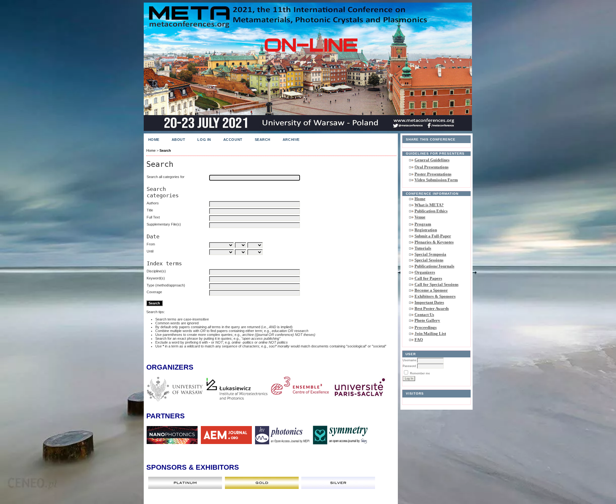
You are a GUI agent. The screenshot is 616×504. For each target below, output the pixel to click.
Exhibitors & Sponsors (435, 296)
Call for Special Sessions (436, 284)
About (178, 139)
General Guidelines (432, 160)
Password (409, 366)
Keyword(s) (156, 278)
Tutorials (423, 248)
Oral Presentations (432, 167)
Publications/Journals (434, 266)
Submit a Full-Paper (433, 236)
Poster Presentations (433, 174)
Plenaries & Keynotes (434, 242)
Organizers (425, 272)
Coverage (154, 292)
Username (409, 360)
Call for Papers (428, 278)
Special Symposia (430, 254)
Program (423, 224)
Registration (426, 229)
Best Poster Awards (432, 308)
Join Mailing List (430, 333)
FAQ (419, 339)
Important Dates (429, 302)
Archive (291, 139)
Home (420, 198)
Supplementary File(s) (164, 224)
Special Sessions (429, 260)
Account (233, 139)
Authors (153, 203)
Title (150, 210)
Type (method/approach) (166, 285)
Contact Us (424, 314)
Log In (204, 139)
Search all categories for (165, 177)
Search (262, 139)
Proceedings (426, 327)
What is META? (429, 204)
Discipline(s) (156, 271)
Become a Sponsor (431, 290)
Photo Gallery (427, 320)
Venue (420, 217)
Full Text (153, 217)
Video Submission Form (436, 179)
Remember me (420, 373)
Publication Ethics (431, 211)
